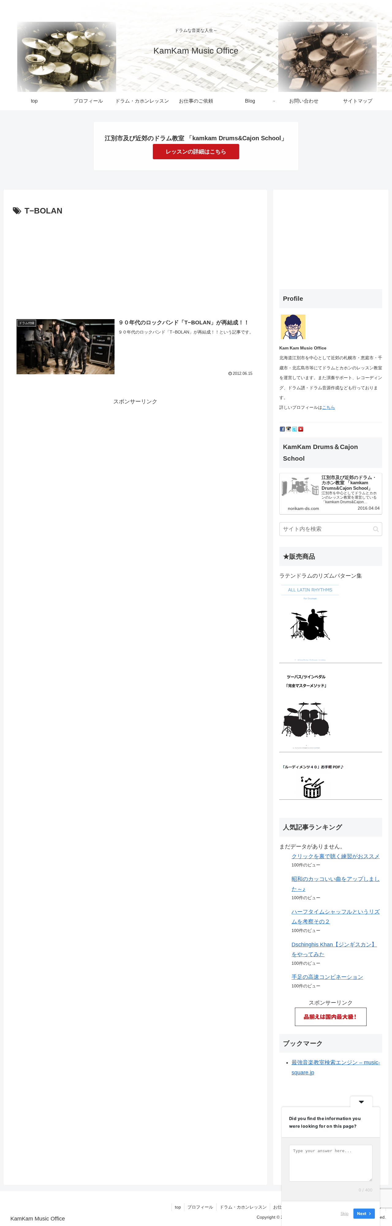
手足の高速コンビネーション (327, 977)
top (178, 1207)
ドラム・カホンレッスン (243, 1207)
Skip (345, 1213)
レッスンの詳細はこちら (196, 152)
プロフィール (200, 1207)
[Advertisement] (135, 264)
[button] (376, 529)
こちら (328, 407)
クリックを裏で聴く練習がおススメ (336, 856)
